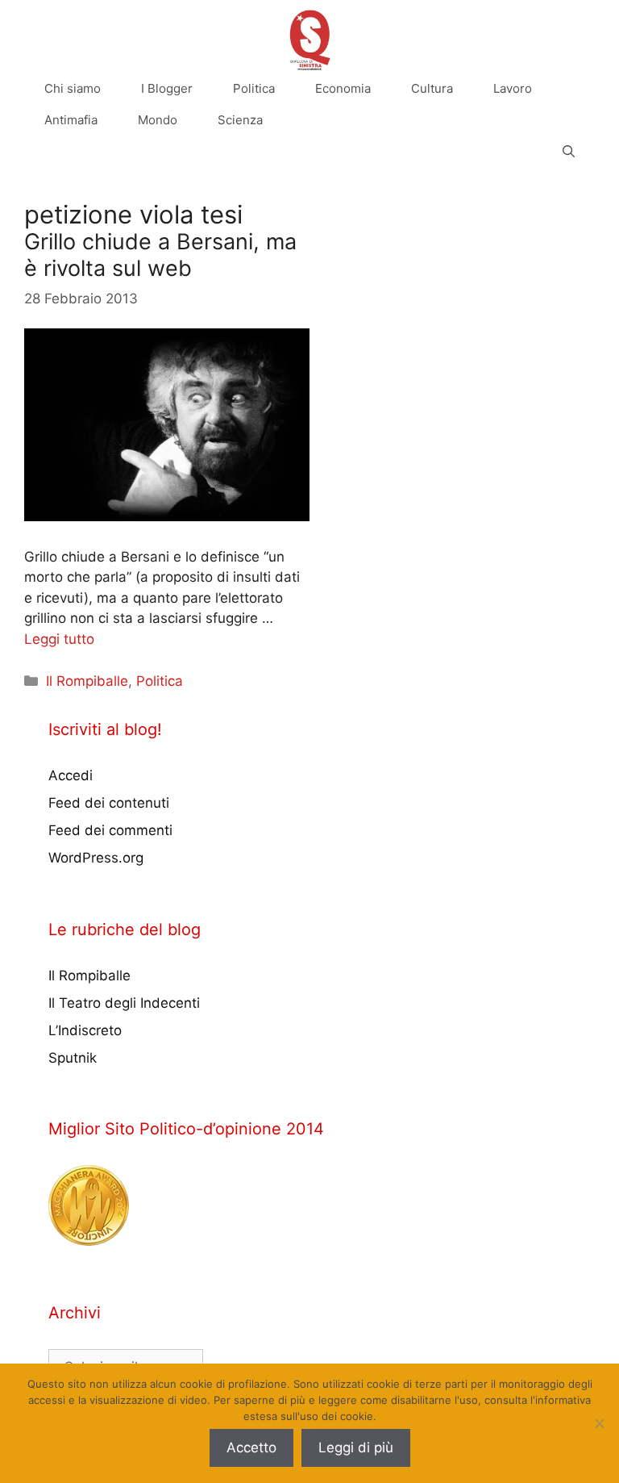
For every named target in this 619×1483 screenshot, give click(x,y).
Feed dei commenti (110, 830)
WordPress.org (95, 858)
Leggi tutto (59, 639)
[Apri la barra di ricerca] (568, 151)
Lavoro (512, 88)
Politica (254, 88)
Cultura (432, 88)
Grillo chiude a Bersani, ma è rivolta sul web (160, 254)
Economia (343, 88)
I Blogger (167, 88)
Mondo (157, 119)
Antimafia (71, 119)
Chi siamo (72, 88)
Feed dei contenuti (108, 803)
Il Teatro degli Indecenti (124, 1003)
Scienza (240, 119)
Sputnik (72, 1058)
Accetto (251, 1447)
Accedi (70, 775)
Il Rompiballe (87, 681)
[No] (599, 1423)
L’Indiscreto (85, 1030)
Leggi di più (355, 1447)
